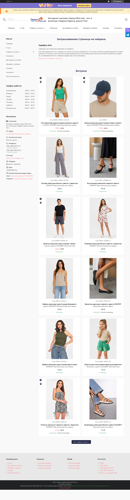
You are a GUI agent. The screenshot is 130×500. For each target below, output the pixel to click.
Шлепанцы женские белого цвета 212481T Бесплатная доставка (103, 426)
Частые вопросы (13, 76)
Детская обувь (74, 468)
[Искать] (4, 20)
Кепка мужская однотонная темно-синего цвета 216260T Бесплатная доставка (103, 124)
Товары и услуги (37, 28)
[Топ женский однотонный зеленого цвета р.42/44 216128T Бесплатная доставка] (59, 97)
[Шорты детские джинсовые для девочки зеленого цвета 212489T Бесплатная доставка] (103, 339)
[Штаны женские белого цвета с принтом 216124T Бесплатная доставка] (59, 157)
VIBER (101, 463)
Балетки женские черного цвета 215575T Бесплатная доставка (103, 305)
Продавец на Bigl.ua (65, 484)
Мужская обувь (74, 466)
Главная (11, 28)
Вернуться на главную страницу (50, 58)
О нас (22, 28)
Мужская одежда (44, 466)
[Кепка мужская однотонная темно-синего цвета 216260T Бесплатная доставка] (103, 97)
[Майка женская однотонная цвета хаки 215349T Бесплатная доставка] (59, 339)
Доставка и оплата (70, 28)
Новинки (53, 28)
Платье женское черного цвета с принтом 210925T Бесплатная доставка (59, 426)
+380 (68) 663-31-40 (106, 468)
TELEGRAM (103, 466)
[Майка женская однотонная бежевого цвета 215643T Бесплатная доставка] (59, 278)
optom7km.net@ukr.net (14, 158)
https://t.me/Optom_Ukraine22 (24, 179)
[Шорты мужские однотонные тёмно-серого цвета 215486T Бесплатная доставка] (59, 218)
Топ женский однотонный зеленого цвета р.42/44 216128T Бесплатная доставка (59, 124)
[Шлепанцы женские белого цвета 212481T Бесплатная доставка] (103, 399)
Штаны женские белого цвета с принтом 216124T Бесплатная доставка (59, 184)
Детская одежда (44, 468)
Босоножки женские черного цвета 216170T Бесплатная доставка (103, 184)
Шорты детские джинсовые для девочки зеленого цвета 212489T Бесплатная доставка (102, 367)
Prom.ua (74, 482)
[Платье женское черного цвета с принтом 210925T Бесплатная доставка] (59, 399)
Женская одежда (44, 463)
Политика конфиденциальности (99, 486)
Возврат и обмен (90, 28)
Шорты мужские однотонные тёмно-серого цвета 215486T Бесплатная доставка (59, 246)
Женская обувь (74, 463)
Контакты (118, 28)
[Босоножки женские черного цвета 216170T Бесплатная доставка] (103, 157)
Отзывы (106, 28)
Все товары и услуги (80, 442)
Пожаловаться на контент (80, 486)
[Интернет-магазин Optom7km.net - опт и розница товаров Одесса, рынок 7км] (38, 19)
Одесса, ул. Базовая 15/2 (108, 473)
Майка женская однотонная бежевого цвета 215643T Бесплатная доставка (59, 305)
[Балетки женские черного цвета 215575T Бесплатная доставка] (103, 278)
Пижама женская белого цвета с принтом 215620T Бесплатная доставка (103, 245)
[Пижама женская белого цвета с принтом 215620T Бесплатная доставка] (103, 218)
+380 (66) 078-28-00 (106, 470)
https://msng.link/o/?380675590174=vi (23, 176)
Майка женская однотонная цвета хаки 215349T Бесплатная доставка (59, 366)
